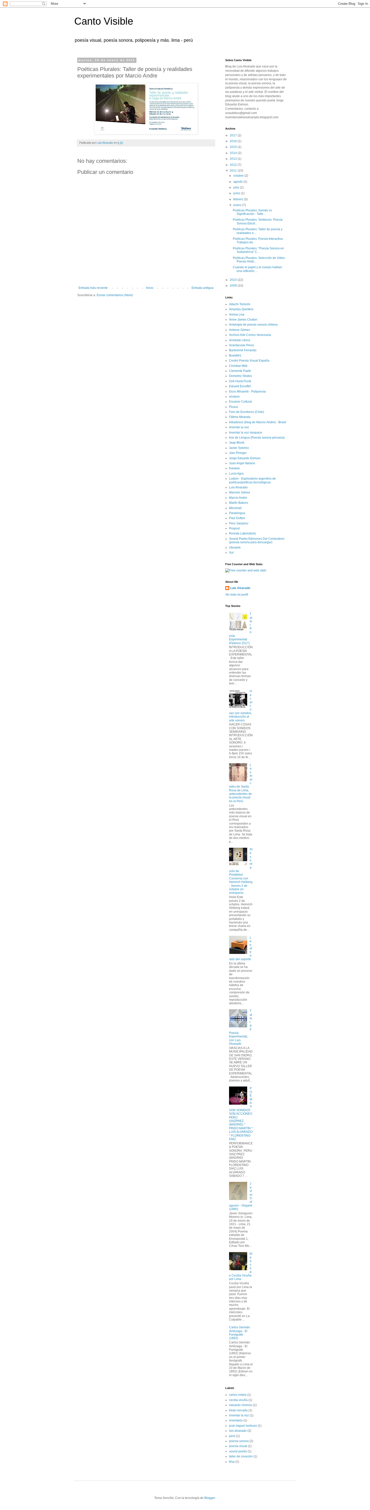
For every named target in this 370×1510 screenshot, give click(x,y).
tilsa (232, 1461)
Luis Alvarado (238, 487)
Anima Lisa (236, 314)
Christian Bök (238, 366)
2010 (234, 280)
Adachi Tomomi (239, 304)
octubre (238, 175)
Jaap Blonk (236, 442)
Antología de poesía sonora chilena (253, 324)
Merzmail (235, 508)
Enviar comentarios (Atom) (115, 295)
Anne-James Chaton (243, 319)
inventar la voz (239, 1415)
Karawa (234, 468)
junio (237, 193)
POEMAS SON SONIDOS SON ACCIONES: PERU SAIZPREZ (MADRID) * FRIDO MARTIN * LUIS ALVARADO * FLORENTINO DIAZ (241, 1114)
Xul (231, 552)
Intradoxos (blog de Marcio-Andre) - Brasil (257, 422)
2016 (234, 141)
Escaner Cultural (240, 401)
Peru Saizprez (238, 523)
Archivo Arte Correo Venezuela (250, 335)
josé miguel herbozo (243, 1425)
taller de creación (241, 1456)
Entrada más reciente (93, 288)
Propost (234, 528)
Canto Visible (103, 21)
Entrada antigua (202, 288)
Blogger (209, 1498)
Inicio (149, 288)
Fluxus (233, 407)
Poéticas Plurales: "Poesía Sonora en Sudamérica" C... (258, 250)
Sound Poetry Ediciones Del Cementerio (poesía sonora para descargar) (256, 540)
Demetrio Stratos (240, 376)
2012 (234, 165)
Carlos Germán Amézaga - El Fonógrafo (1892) (239, 1333)
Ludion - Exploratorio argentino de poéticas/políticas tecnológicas (252, 480)
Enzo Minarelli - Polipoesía (247, 391)
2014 (234, 153)
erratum (234, 396)
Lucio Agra (236, 473)
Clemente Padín (240, 371)
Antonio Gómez (239, 330)
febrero (238, 199)
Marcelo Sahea (239, 492)
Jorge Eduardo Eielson (245, 458)
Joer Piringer (238, 453)
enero (237, 205)
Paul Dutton (237, 518)
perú (232, 1436)
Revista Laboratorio (242, 533)
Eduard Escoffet (240, 386)
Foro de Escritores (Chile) (246, 412)
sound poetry (238, 1451)
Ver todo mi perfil (236, 594)
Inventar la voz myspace (245, 432)
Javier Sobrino (239, 448)
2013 (234, 159)
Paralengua (237, 513)
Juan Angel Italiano (242, 463)
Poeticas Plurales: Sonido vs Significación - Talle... (252, 212)
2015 (234, 147)
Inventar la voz (239, 427)
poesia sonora (239, 1441)
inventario (236, 1420)
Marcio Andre (238, 497)
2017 (234, 135)
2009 (234, 285)
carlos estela (237, 1395)
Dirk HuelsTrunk (240, 381)
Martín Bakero (238, 503)
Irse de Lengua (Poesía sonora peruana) (257, 437)
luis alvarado (238, 1430)
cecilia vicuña (238, 1400)
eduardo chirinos (240, 1405)
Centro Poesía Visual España (249, 360)
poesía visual (238, 1446)
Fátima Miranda (239, 417)
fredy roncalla (238, 1410)
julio (236, 187)
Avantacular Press (241, 345)
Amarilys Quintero (241, 309)
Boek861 (235, 355)
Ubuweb (235, 547)
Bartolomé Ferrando (242, 350)
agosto (238, 181)
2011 (234, 170)
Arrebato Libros (239, 340)
